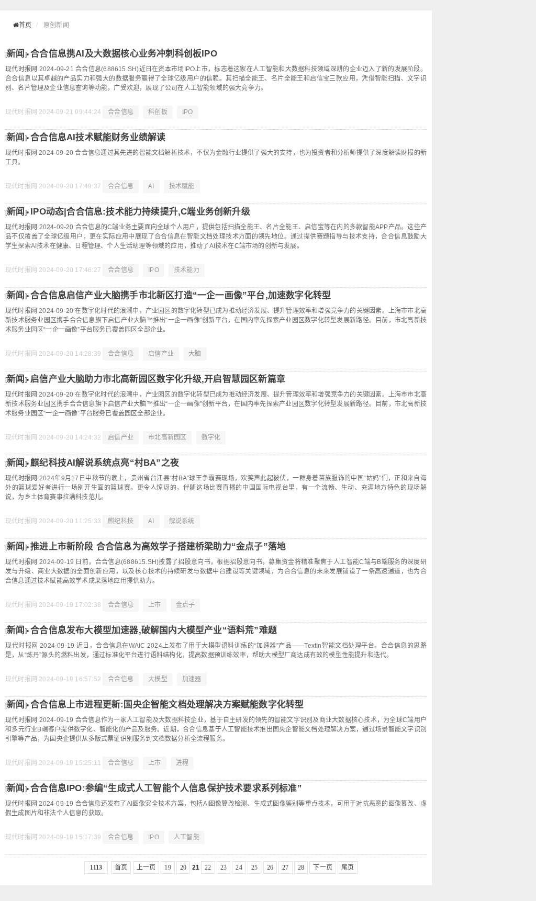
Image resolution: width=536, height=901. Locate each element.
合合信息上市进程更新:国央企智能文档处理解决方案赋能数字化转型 (167, 704)
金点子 (185, 605)
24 (239, 867)
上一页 (146, 867)
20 (183, 867)
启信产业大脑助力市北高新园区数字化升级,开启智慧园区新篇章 (157, 379)
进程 (182, 763)
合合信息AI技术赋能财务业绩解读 (97, 137)
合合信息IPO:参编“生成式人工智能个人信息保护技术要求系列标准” (166, 788)
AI (151, 186)
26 (270, 867)
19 (167, 867)
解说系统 (182, 521)
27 (285, 867)
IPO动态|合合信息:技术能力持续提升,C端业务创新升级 (140, 212)
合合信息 (120, 112)
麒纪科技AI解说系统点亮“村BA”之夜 (104, 463)
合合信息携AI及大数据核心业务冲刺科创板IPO (123, 54)
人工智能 (186, 837)
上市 (154, 605)
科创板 (158, 112)
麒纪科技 (120, 521)
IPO (187, 112)
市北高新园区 (167, 437)
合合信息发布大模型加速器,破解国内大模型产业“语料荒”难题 (153, 630)
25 (254, 867)
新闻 (16, 54)
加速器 (192, 679)
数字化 (211, 437)
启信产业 (161, 353)
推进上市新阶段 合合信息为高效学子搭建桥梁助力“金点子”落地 (158, 546)
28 (301, 867)
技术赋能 (182, 186)
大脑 (194, 353)
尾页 (347, 867)
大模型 (158, 679)
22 (208, 867)
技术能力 (186, 270)
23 (223, 867)
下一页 (322, 867)
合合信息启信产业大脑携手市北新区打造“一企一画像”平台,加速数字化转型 (180, 295)
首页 (25, 25)
